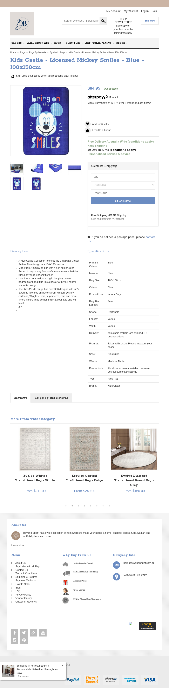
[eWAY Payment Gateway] (147, 625)
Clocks (16, 43)
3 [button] (78, 506)
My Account (113, 11)
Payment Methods (25, 580)
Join (154, 11)
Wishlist (131, 11)
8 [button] (109, 506)
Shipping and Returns (51, 398)
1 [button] (66, 506)
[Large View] (16, 168)
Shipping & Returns (25, 577)
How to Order (22, 584)
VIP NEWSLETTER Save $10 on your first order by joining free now (123, 25)
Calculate (124, 200)
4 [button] (84, 506)
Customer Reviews (25, 601)
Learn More (18, 545)
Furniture (73, 43)
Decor (121, 43)
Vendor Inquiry (23, 598)
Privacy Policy (22, 594)
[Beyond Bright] (22, 23)
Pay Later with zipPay (27, 566)
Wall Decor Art (38, 43)
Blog (17, 587)
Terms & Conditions (25, 573)
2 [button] (72, 506)
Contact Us (21, 570)
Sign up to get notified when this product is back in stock (46, 75)
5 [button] (91, 506)
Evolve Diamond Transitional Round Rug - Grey (123, 480)
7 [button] (103, 506)
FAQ (17, 591)
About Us (20, 563)
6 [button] (97, 506)
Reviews (20, 398)
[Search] (103, 20)
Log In (145, 11)
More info (113, 97)
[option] (73, 464)
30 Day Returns (98, 149)
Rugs (58, 43)
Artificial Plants (98, 43)
